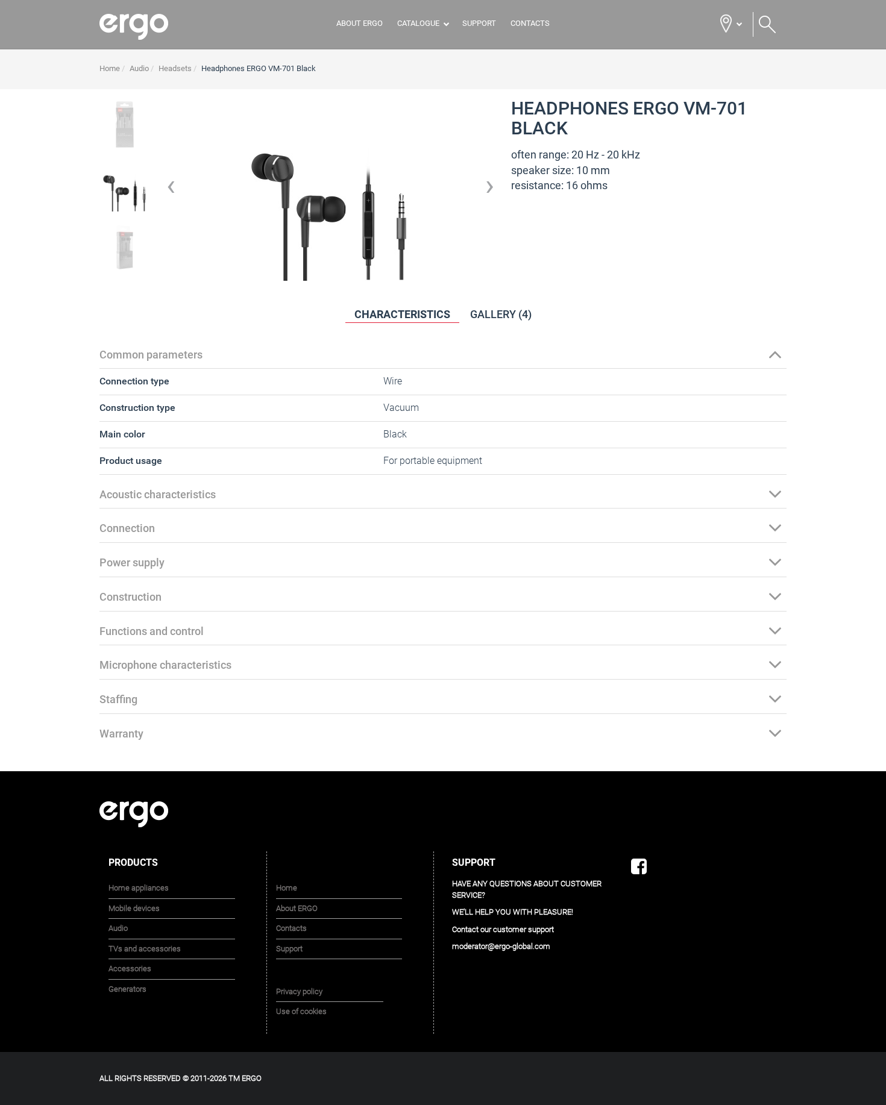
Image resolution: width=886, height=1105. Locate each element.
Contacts (530, 23)
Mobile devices (134, 908)
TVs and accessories (144, 949)
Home (286, 888)
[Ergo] (149, 27)
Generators (127, 989)
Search (767, 24)
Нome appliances (138, 888)
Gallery (501, 314)
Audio (118, 928)
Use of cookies (301, 1011)
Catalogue (418, 23)
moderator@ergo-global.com (501, 946)
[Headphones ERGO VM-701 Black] (124, 124)
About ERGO (359, 23)
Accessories (129, 969)
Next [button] (490, 190)
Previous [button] (171, 190)
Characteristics (402, 314)
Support (479, 23)
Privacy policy (299, 991)
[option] (124, 190)
